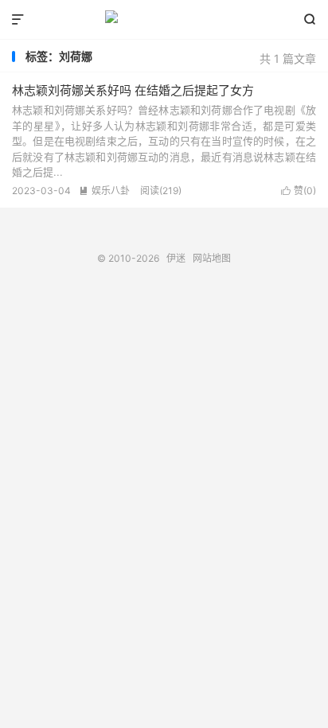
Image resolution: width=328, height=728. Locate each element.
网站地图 (212, 258)
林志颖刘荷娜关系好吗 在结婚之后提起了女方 (133, 90)
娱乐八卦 (104, 191)
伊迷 (163, 19)
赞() (298, 191)
